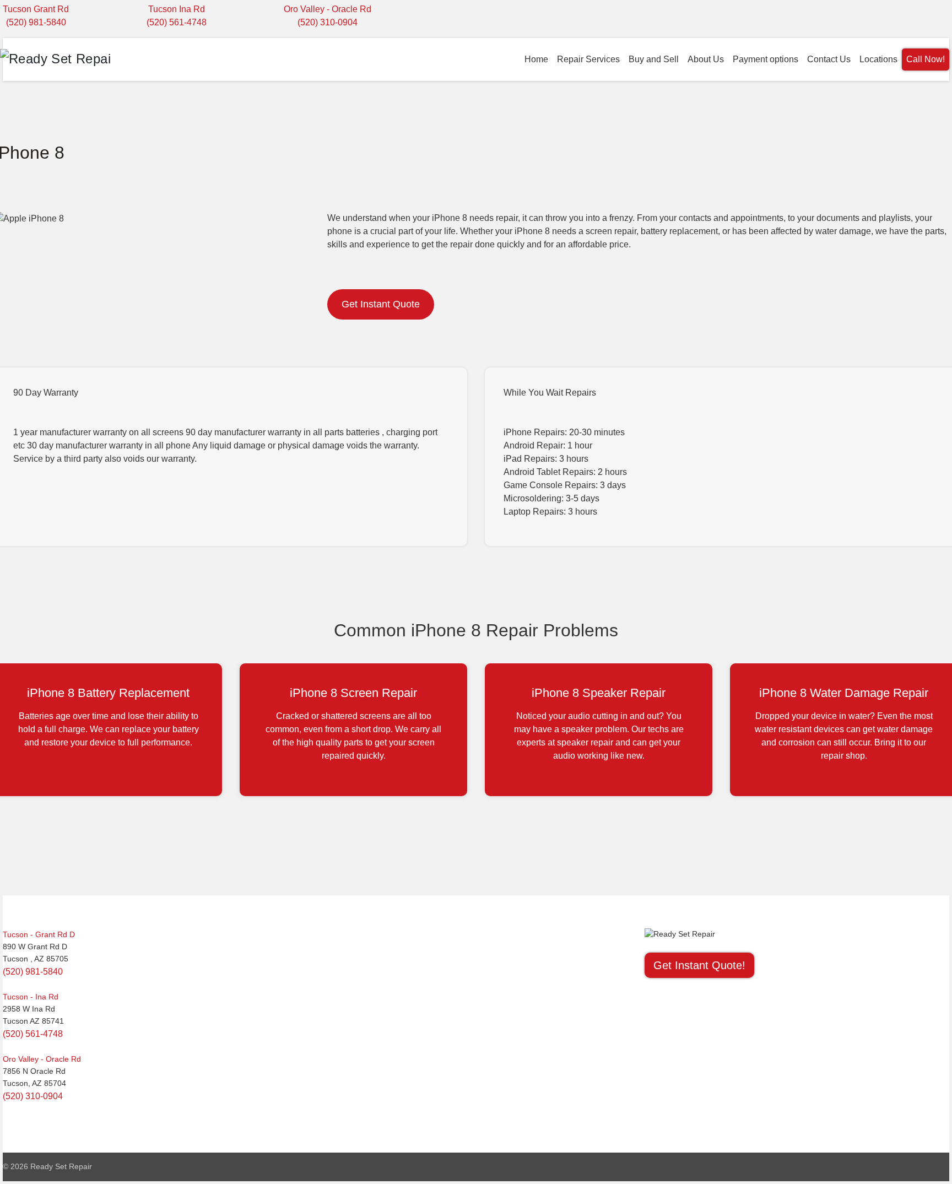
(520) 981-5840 (36, 22)
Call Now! (925, 59)
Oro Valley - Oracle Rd (327, 9)
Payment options (765, 59)
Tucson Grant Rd (36, 9)
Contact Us (829, 59)
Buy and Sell (654, 59)
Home (536, 59)
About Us (706, 59)
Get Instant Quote (381, 304)
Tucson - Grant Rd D (39, 934)
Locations (878, 59)
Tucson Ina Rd (176, 9)
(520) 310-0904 (328, 22)
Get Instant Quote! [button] (699, 965)
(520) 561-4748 (177, 22)
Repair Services (588, 59)
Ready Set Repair (61, 1167)
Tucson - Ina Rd (30, 996)
